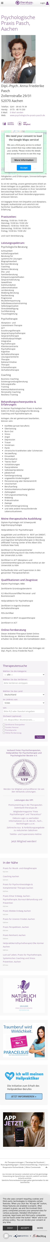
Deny (10, 1228)
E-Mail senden (16, 112)
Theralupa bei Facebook (34, 1162)
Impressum (43, 1164)
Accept (24, 167)
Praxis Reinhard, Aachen (14, 935)
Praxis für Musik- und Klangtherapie (20, 868)
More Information (23, 160)
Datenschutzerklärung (28, 1164)
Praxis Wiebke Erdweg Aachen (17, 911)
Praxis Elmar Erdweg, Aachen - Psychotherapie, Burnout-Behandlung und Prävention (22, 899)
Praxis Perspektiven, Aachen (16, 927)
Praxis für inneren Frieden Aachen (19, 919)
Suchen (40, 737)
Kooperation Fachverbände (13, 1167)
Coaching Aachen (11, 876)
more (40, 1228)
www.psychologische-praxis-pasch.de (27, 115)
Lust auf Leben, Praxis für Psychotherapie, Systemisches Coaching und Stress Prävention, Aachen (22, 958)
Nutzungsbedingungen (9, 1164)
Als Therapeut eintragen (14, 1162)
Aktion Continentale (33, 1167)
